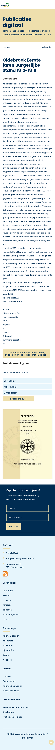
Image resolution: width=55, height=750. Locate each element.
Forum (6, 619)
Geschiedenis (9, 681)
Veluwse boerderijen (12, 686)
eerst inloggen (38, 355)
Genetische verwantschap (16, 707)
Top (51, 742)
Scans (6, 655)
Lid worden (8, 590)
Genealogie (18, 31)
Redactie (7, 600)
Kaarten (7, 676)
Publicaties (8, 645)
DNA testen (8, 712)
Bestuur (6, 595)
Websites (7, 660)
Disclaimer (27, 737)
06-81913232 (12, 553)
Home (5, 31)
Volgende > (47, 47)
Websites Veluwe (11, 690)
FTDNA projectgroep (12, 717)
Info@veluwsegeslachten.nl (20, 558)
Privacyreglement (11, 614)
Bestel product (18, 398)
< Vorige (6, 47)
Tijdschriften (9, 650)
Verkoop (7, 605)
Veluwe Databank (11, 636)
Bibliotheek (8, 640)
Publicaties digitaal (38, 31)
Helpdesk (7, 609)
